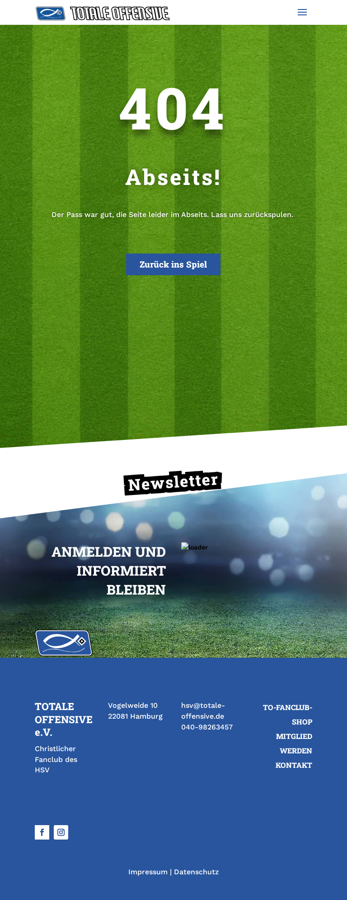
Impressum (148, 872)
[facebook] (42, 832)
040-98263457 (207, 727)
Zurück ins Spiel (173, 264)
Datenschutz (196, 872)
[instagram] (61, 832)
